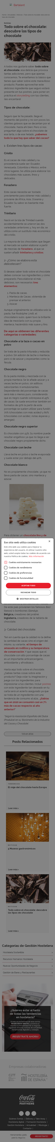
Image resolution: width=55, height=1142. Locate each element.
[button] (27, 598)
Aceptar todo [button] (28, 585)
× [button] (49, 541)
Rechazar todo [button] (28, 592)
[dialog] (27, 571)
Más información (36, 556)
